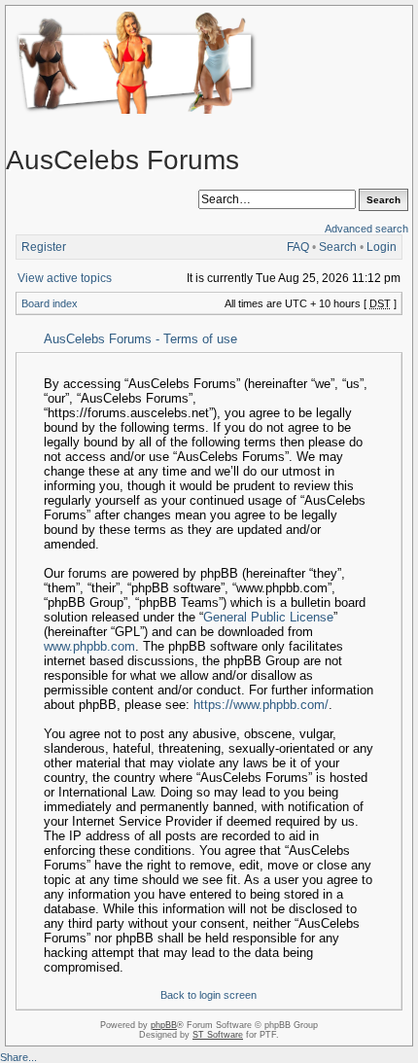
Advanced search (366, 228)
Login (381, 247)
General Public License (268, 617)
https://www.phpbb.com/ (261, 704)
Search (338, 247)
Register (43, 247)
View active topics (64, 278)
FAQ (298, 247)
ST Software (217, 1035)
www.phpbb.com (89, 646)
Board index (49, 303)
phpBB (164, 1025)
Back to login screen (208, 995)
